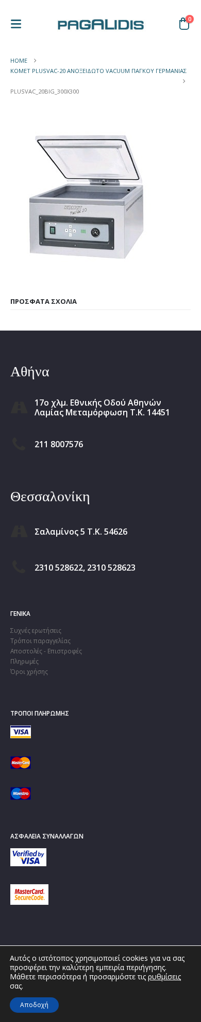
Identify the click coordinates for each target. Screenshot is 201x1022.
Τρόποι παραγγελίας (40, 640)
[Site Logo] (100, 23)
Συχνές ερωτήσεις (35, 630)
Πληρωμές (24, 661)
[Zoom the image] (28, 853)
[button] (19, 23)
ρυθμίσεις (164, 976)
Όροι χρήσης (29, 671)
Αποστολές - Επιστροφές (46, 651)
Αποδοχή (34, 1004)
